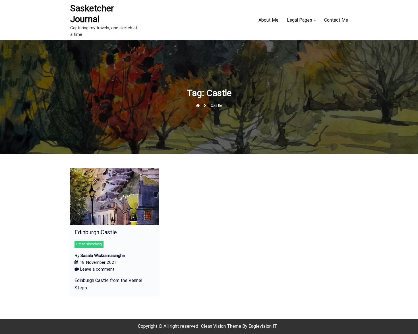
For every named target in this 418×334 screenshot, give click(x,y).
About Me (268, 20)
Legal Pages (299, 20)
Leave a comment (96, 269)
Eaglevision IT (263, 326)
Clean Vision (214, 326)
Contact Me (336, 20)
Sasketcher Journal (92, 13)
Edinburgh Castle (96, 232)
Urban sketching (89, 244)
